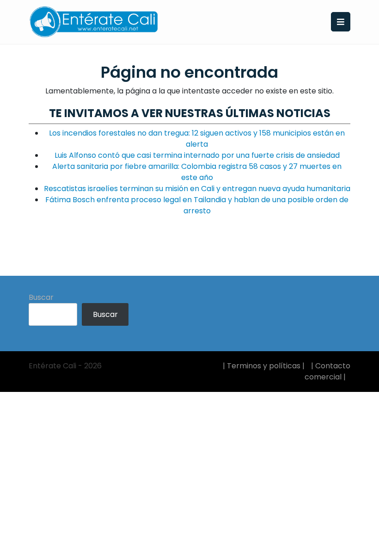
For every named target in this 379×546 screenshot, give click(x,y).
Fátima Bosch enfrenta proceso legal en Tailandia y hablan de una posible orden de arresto (196, 205)
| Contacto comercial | (327, 371)
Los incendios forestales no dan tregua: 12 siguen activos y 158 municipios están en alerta (197, 138)
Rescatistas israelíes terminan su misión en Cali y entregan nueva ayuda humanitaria (197, 188)
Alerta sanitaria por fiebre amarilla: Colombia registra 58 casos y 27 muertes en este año (197, 172)
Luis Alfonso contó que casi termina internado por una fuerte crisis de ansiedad (197, 155)
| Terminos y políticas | (264, 365)
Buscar (41, 297)
